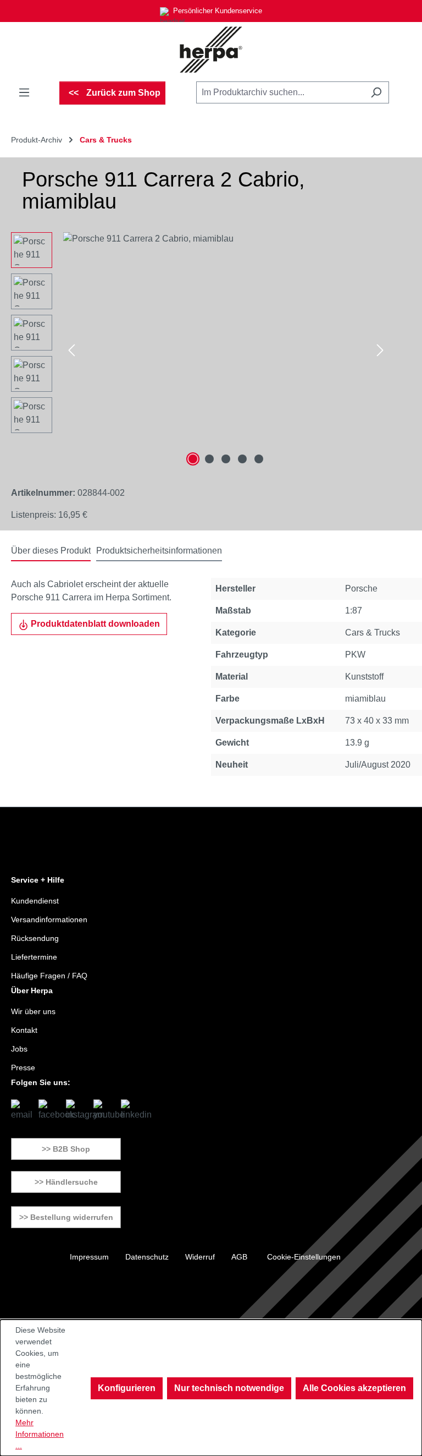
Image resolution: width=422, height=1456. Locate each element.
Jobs (19, 1048)
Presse (23, 1067)
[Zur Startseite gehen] (211, 49)
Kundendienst (35, 900)
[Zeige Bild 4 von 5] (242, 459)
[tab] (51, 551)
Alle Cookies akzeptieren (354, 1388)
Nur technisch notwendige (229, 1388)
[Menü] (24, 92)
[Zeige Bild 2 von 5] (209, 459)
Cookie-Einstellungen (304, 1256)
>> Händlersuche (66, 1182)
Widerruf (200, 1256)
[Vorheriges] (71, 351)
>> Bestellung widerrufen (66, 1217)
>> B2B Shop (66, 1149)
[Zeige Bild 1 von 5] (192, 459)
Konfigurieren (127, 1388)
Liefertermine (34, 957)
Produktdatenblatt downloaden (94, 623)
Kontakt (24, 1030)
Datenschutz (147, 1256)
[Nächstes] (380, 351)
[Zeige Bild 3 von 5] (225, 459)
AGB (239, 1256)
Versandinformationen (49, 919)
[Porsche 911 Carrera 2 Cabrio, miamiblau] (225, 350)
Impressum (89, 1256)
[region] (200, 350)
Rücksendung (35, 938)
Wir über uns (33, 1011)
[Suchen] (376, 92)
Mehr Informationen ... (39, 1434)
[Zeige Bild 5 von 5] (258, 459)
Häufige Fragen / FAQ (49, 975)
